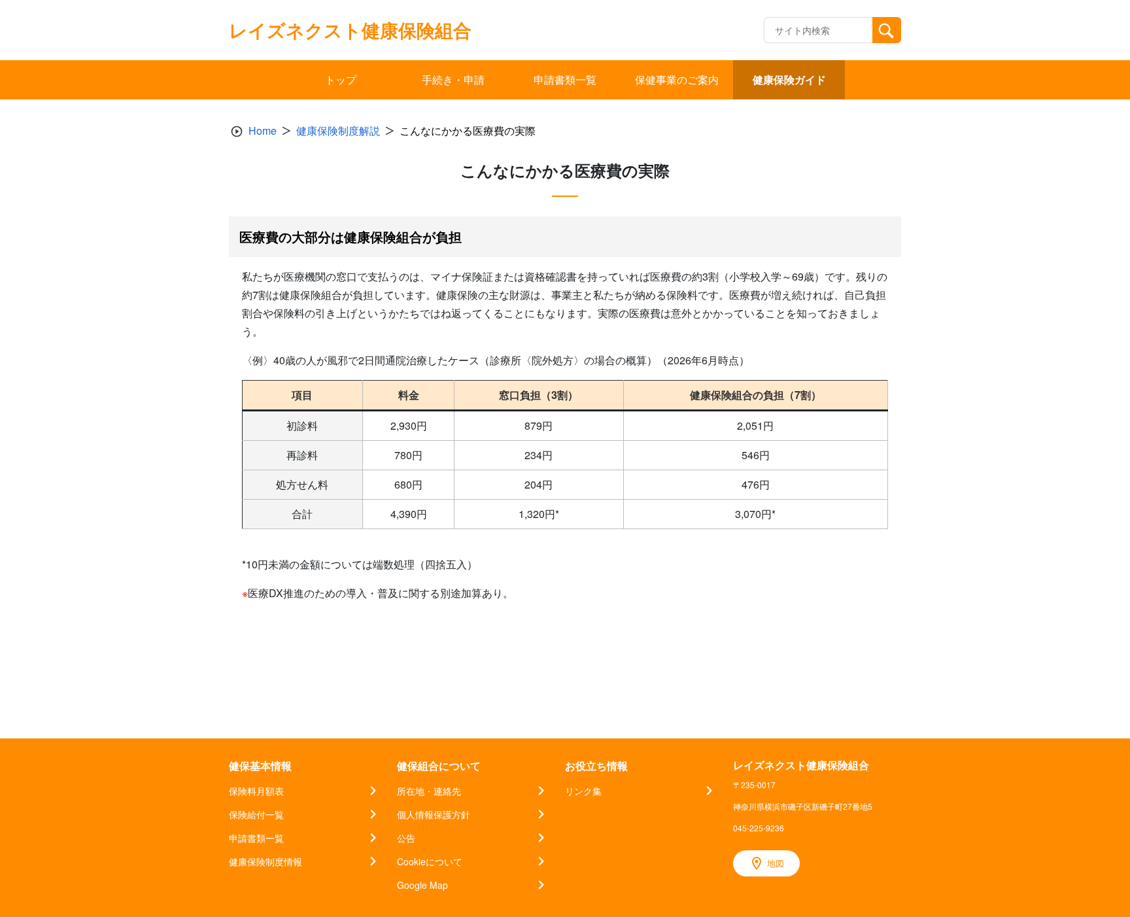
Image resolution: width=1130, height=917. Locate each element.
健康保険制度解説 (338, 130)
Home (262, 130)
